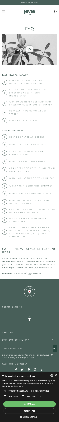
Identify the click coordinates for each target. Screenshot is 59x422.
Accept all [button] (29, 404)
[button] (29, 417)
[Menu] (3, 11)
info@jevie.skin (32, 273)
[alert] (29, 397)
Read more (18, 386)
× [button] (56, 375)
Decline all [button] (29, 411)
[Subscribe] (55, 348)
